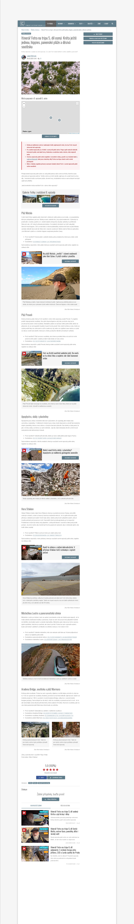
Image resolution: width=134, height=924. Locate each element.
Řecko (35, 783)
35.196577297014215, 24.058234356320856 (57, 718)
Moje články (99, 34)
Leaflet (70, 133)
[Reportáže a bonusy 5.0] (31, 257)
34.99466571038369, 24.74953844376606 (47, 242)
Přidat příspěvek (51, 799)
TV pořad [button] (50, 24)
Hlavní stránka (25, 30)
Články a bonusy (35, 30)
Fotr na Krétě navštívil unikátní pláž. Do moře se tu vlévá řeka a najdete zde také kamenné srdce (60, 355)
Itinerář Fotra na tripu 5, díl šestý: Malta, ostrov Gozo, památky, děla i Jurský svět (64, 831)
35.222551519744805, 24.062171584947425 (57, 713)
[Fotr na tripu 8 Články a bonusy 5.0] (35, 853)
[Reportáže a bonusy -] (31, 454)
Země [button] (99, 24)
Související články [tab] (36, 805)
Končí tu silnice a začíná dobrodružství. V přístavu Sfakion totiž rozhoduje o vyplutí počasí (59, 549)
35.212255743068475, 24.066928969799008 (62, 637)
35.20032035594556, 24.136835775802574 (47, 535)
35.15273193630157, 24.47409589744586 (47, 341)
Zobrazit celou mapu (51, 136)
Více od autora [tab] (65, 805)
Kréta (30, 783)
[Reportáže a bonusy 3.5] (31, 358)
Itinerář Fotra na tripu (43, 783)
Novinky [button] (60, 24)
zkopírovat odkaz (57, 777)
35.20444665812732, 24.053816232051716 (59, 715)
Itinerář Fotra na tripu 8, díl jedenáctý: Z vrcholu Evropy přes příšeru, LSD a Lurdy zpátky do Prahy (65, 850)
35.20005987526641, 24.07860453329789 (58, 639)
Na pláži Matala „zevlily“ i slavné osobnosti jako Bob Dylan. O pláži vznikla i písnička (60, 255)
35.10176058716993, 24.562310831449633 (47, 438)
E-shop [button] (106, 24)
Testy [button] (80, 24)
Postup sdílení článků (98, 43)
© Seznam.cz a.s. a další (75, 133)
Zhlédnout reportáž (70, 261)
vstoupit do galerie (50, 206)
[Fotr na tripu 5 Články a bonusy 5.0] (35, 818)
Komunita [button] (71, 24)
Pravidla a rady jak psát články (98, 38)
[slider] (50, 769)
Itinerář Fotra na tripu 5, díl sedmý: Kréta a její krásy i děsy (64, 813)
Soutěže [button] (90, 24)
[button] (51, 118)
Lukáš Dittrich (31, 56)
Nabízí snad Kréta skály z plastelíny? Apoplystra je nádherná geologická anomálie (60, 451)
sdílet (42, 777)
